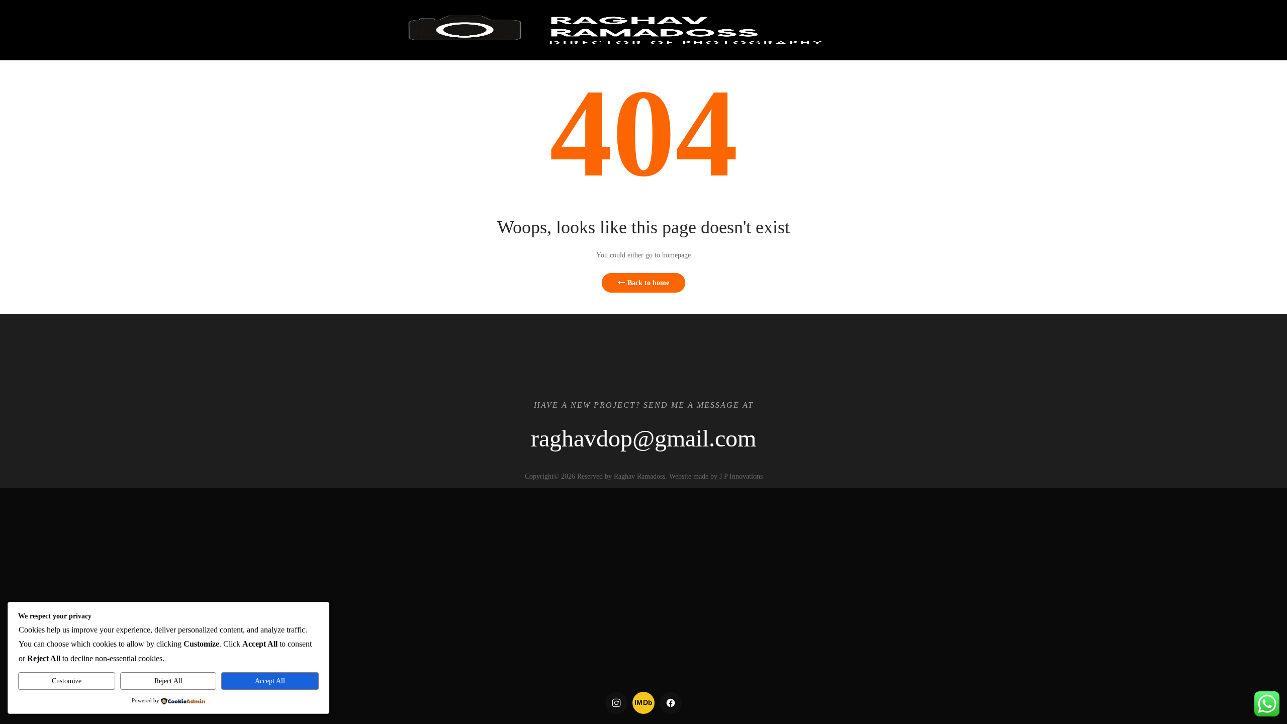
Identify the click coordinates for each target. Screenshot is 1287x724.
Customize (66, 681)
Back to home (648, 283)
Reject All (168, 681)
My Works (723, 90)
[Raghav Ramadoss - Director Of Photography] (614, 30)
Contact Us (898, 90)
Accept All (270, 681)
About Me (837, 90)
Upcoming (780, 90)
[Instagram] (616, 703)
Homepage (665, 90)
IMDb (643, 702)
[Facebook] (671, 703)
